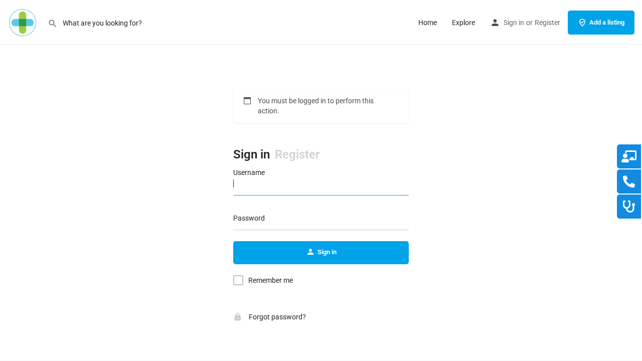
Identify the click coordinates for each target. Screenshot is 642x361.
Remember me (270, 280)
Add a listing (606, 22)
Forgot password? (276, 317)
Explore (463, 23)
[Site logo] (24, 22)
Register (547, 23)
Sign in (514, 23)
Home (427, 23)
